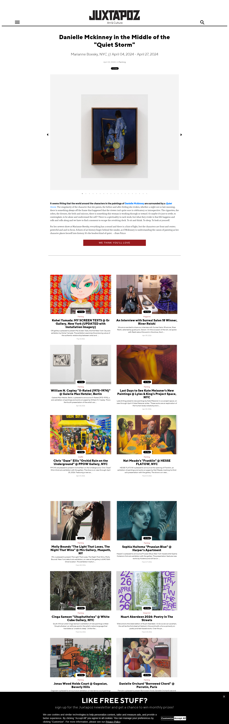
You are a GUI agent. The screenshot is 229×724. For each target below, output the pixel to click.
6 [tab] (100, 193)
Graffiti (80, 457)
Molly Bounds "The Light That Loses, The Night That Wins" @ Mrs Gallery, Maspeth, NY (80, 550)
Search (202, 22)
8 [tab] (107, 193)
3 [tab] (89, 193)
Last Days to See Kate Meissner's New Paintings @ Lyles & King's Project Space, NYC (146, 394)
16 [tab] (136, 193)
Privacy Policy (113, 721)
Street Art (147, 613)
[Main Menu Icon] (17, 22)
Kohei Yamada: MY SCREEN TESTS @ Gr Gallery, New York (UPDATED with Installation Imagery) (80, 324)
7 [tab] (104, 193)
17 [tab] (139, 193)
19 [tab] (147, 193)
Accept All (180, 718)
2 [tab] (86, 193)
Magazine (147, 317)
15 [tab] (132, 193)
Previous (47, 134)
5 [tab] (96, 193)
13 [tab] (125, 193)
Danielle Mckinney (134, 203)
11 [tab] (118, 193)
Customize (167, 718)
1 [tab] (82, 193)
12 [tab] (121, 193)
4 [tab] (93, 193)
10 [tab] (114, 193)
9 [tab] (111, 193)
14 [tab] (129, 193)
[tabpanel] (114, 132)
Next (181, 134)
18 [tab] (143, 193)
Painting (122, 62)
